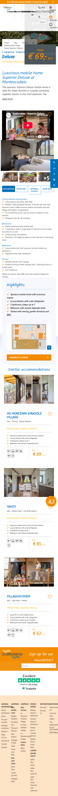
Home (6, 43)
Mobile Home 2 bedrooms (34, 713)
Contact (4, 744)
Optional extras (34, 190)
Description (8, 189)
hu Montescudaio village (26, 736)
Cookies (4, 747)
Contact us (32, 13)
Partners (4, 731)
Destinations (25, 11)
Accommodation (18, 11)
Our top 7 (43, 707)
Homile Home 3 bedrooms (34, 721)
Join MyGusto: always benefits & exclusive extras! (27, 2)
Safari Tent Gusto (32, 762)
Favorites (54, 27)
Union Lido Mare (13, 752)
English (53, 10)
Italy (15, 43)
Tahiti (13, 746)
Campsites (10, 11)
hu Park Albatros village (24, 727)
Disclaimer (5, 741)
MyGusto (53, 20)
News (3, 716)
